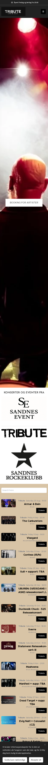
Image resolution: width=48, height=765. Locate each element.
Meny (43, 11)
